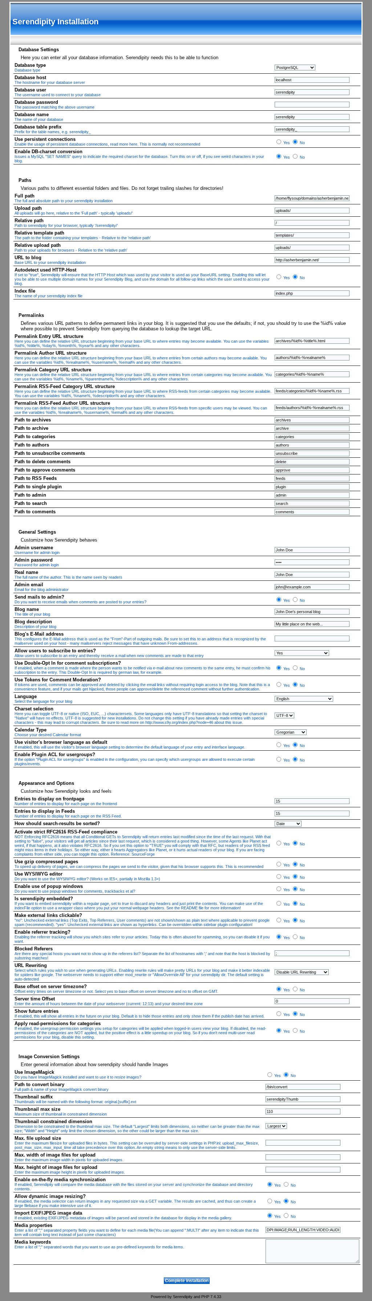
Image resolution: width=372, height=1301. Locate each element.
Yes (286, 142)
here (133, 144)
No (302, 142)
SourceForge (143, 854)
